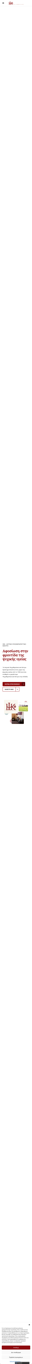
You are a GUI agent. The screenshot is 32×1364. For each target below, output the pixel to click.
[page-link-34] (16, 3)
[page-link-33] (3, 3)
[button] (29, 1325)
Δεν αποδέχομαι (16, 1352)
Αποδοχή (16, 1347)
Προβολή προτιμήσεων (16, 1357)
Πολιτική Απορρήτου (15, 1361)
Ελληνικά (19, 1363)
